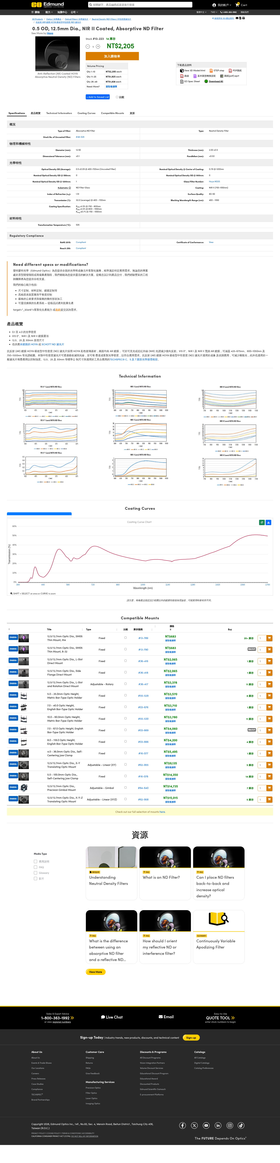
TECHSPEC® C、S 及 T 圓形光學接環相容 (134, 359)
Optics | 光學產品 (53, 19)
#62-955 (143, 764)
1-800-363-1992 (230, 12)
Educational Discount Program (154, 1073)
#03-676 (143, 707)
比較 (121, 97)
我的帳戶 (223, 5)
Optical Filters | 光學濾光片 (76, 19)
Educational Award (149, 1078)
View (211, 242)
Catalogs (200, 1057)
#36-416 (143, 661)
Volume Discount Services (151, 1068)
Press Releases (38, 1078)
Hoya (50, 33)
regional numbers (61, 1021)
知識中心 (62, 12)
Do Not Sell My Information (84, 1136)
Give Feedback (92, 1073)
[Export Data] (268, 522)
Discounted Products (149, 1083)
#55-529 (143, 695)
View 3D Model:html (194, 70)
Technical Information (59, 113)
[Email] (237, 18)
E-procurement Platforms (152, 1094)
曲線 (186, 75)
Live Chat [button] (114, 1017)
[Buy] (269, 638)
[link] (243, 2)
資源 (132, 113)
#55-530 (143, 718)
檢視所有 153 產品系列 (224, 18)
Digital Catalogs (202, 1062)
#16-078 (143, 776)
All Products (37, 19)
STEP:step (218, 70)
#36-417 (143, 684)
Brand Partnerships (40, 1099)
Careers (35, 1073)
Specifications (17, 113)
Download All (216, 81)
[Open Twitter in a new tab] (194, 1126)
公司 (73, 12)
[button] (231, 11)
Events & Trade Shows (41, 1062)
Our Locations (37, 1068)
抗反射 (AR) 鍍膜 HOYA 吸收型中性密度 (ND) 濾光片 (58, 22)
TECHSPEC (37, 1094)
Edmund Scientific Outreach (153, 1089)
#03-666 (143, 741)
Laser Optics (91, 1098)
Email (169, 1016)
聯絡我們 (245, 12)
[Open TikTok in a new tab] (241, 1126)
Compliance (37, 1089)
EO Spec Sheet (192, 81)
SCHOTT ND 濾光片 (53, 344)
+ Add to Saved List (98, 97)
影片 (41, 878)
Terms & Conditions (71, 1133)
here (162, 811)
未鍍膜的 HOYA (29, 344)
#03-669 (143, 730)
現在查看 (112, 886)
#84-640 (143, 788)
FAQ (41, 867)
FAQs (88, 1068)
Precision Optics (93, 1087)
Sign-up (191, 1037)
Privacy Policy (38, 1133)
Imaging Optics (93, 1103)
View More (95, 971)
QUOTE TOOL (218, 1017)
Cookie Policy (53, 1133)
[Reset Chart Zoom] (262, 522)
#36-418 (143, 672)
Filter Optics (91, 1092)
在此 (58, 309)
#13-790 (143, 649)
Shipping (90, 1057)
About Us (35, 1057)
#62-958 (143, 799)
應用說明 (44, 861)
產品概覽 (36, 113)
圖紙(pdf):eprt (231, 75)
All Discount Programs (150, 1057)
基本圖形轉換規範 (206, 75)
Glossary (44, 872)
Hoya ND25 (214, 181)
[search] (140, 4)
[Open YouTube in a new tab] (206, 1126)
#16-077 (143, 753)
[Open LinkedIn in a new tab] (218, 1126)
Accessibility (88, 1133)
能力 (48, 12)
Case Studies (37, 1083)
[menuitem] (39, 12)
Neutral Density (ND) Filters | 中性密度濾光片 (111, 19)
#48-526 (80, 136)
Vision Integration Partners (152, 1062)
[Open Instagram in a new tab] (229, 1126)
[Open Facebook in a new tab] (182, 1126)
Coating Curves (87, 113)
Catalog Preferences (204, 1068)
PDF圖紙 (237, 70)
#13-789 (143, 638)
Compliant (81, 242)
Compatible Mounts (112, 113)
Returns (89, 1062)
